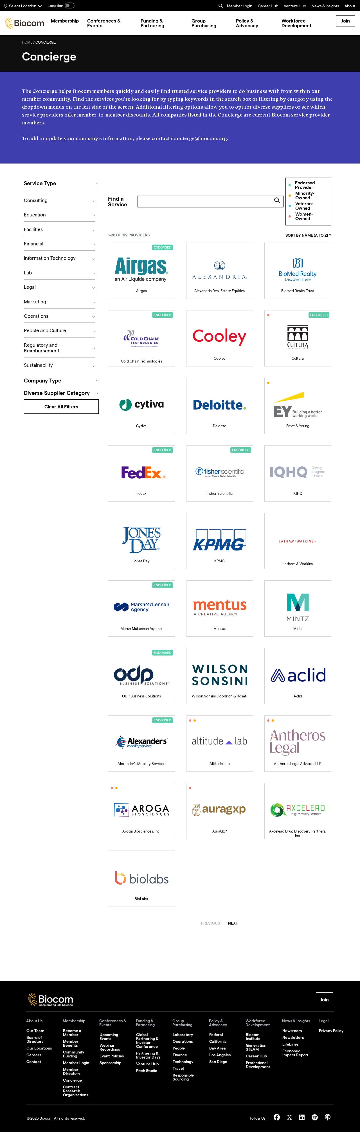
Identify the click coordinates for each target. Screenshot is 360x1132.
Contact (33, 1062)
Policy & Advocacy (218, 1023)
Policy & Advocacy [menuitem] (247, 23)
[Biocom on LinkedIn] (302, 1118)
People (179, 1048)
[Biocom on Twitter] (290, 1118)
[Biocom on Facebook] (278, 1118)
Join (345, 20)
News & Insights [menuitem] (325, 6)
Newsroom (292, 1031)
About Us (34, 1021)
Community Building (73, 1054)
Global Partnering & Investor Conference (147, 1040)
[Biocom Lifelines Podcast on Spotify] (315, 1118)
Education (35, 215)
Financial (33, 244)
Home (27, 43)
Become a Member (72, 1033)
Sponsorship (110, 1063)
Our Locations (39, 1048)
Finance (180, 1055)
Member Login (239, 6)
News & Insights (296, 1021)
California (218, 1041)
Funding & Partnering (145, 1023)
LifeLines (290, 1044)
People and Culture (45, 331)
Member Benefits (70, 1043)
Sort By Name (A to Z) (306, 235)
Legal (30, 287)
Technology (183, 1062)
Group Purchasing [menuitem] (204, 23)
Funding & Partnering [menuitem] (152, 23)
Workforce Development (258, 1023)
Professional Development (258, 1065)
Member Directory (71, 1071)
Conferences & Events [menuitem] (104, 23)
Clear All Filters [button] (61, 406)
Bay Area (217, 1048)
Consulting (36, 201)
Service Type (40, 183)
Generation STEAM (256, 1047)
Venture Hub (295, 6)
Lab (28, 273)
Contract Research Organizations (75, 1091)
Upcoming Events (109, 1037)
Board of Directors (34, 1039)
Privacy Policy (331, 1031)
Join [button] (324, 999)
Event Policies (112, 1056)
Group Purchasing (182, 1023)
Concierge (72, 1080)
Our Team (35, 1031)
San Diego (218, 1062)
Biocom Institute (253, 1037)
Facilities (33, 230)
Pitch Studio (146, 1071)
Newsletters (293, 1037)
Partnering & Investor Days (148, 1055)
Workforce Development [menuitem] (297, 23)
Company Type (42, 381)
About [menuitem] (350, 6)
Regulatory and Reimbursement (41, 348)
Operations (36, 316)
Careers (33, 1055)
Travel (178, 1068)
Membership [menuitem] (65, 21)
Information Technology (50, 258)
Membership (74, 1021)
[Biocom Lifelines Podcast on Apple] (327, 1118)
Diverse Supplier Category (57, 393)
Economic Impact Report (295, 1053)
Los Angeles (220, 1055)
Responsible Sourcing (183, 1077)
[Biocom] (24, 23)
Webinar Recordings (110, 1047)
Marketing (35, 302)
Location (55, 6)
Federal (216, 1035)
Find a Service (117, 201)
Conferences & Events (112, 1023)
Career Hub (268, 6)
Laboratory (183, 1035)
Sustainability (38, 365)
